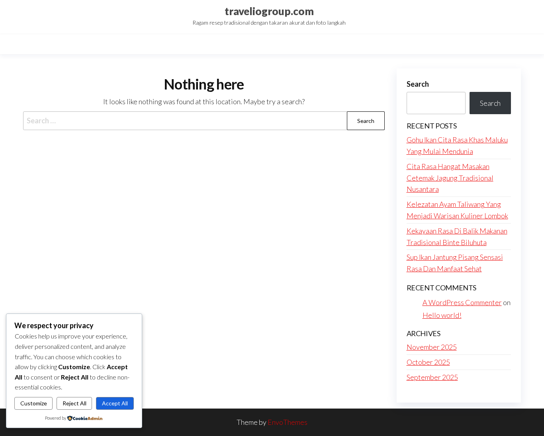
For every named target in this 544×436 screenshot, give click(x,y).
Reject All (74, 403)
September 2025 (432, 377)
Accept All (115, 403)
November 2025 (432, 347)
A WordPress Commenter (462, 302)
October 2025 (428, 362)
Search (418, 84)
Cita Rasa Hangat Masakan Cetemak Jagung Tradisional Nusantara (450, 178)
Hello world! (442, 315)
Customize (33, 403)
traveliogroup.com (269, 11)
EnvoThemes (287, 422)
